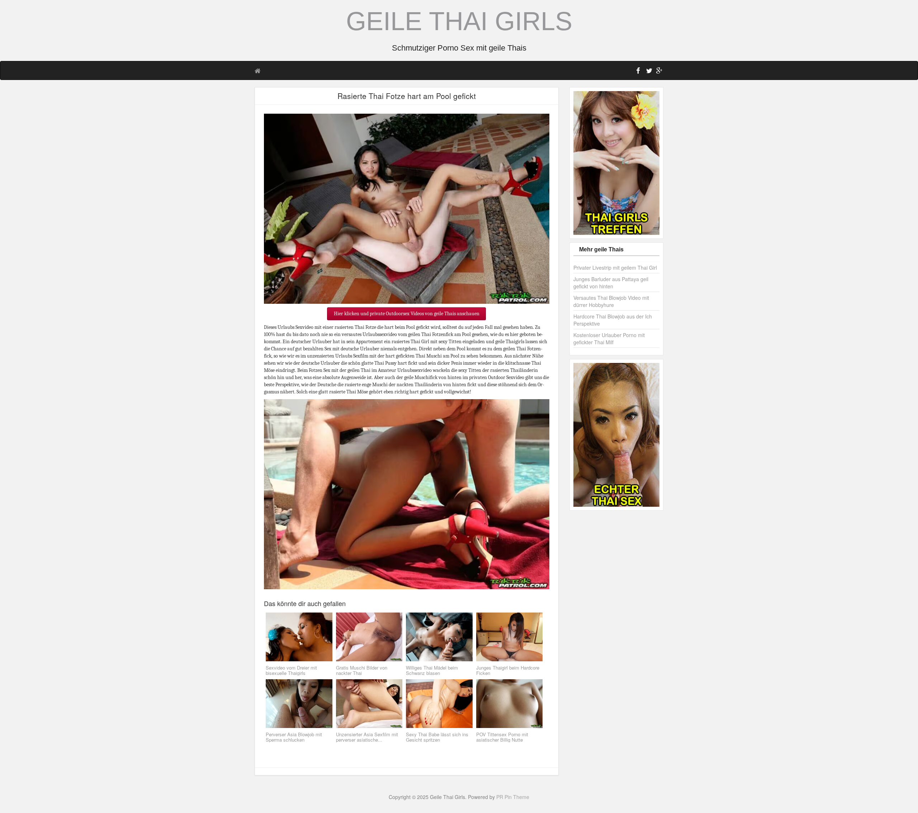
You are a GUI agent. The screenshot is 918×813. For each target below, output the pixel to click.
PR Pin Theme (512, 796)
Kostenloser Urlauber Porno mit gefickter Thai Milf (609, 338)
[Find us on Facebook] (638, 72)
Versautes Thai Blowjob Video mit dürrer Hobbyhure (611, 301)
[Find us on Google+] (658, 72)
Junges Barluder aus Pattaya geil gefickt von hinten (610, 282)
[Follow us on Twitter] (648, 72)
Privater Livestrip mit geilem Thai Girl (615, 267)
